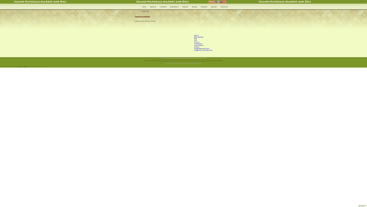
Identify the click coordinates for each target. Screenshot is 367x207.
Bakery (196, 35)
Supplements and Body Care (203, 50)
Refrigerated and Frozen (201, 48)
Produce (196, 47)
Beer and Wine (198, 37)
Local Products (199, 45)
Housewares (198, 43)
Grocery (196, 42)
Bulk (195, 39)
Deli (195, 40)
